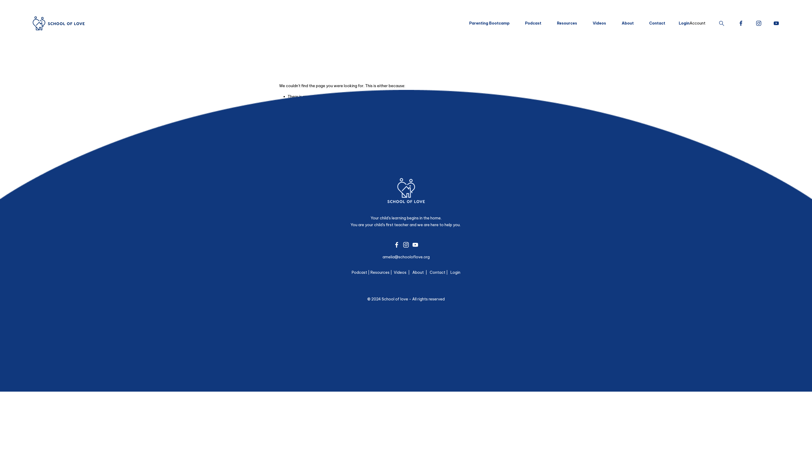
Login (455, 272)
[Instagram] (759, 23)
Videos (599, 23)
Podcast (533, 23)
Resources (567, 23)
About (628, 23)
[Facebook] (741, 23)
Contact (657, 23)
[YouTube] (776, 23)
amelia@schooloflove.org (406, 257)
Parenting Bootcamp (489, 23)
